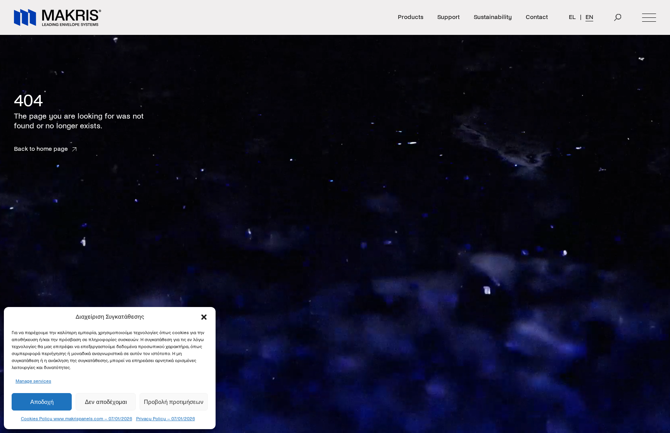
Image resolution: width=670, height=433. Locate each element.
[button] (204, 317)
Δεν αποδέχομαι (106, 401)
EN (589, 17)
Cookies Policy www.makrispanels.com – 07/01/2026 (76, 418)
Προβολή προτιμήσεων (174, 401)
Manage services (33, 381)
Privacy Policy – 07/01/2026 (165, 418)
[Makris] (57, 17)
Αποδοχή (42, 401)
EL (572, 17)
